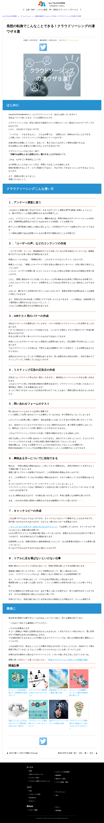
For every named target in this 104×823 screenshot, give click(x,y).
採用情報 (58, 810)
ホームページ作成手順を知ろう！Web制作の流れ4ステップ (18, 692)
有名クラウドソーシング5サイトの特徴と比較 (68, 660)
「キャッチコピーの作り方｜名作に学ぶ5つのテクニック (32, 527)
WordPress (32, 797)
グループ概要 (33, 810)
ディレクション (73, 40)
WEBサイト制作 (61, 778)
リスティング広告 (34, 794)
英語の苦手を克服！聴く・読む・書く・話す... (76, 753)
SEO (30, 791)
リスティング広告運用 (63, 772)
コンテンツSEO (34, 777)
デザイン (32, 801)
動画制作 (58, 775)
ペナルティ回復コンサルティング (39, 781)
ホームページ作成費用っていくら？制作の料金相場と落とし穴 (78, 692)
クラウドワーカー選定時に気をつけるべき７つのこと (38, 692)
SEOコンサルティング (36, 774)
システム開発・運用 (62, 782)
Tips (57, 795)
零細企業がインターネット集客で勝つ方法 (58, 691)
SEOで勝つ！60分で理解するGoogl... (24, 753)
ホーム (58, 807)
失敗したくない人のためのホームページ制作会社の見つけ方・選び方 (17, 723)
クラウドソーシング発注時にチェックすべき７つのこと (38, 723)
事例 (30, 771)
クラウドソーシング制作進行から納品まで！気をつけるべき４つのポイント (78, 724)
